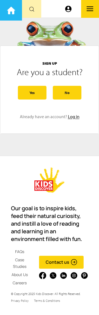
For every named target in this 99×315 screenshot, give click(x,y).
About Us (20, 274)
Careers (20, 282)
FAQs (19, 251)
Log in (73, 116)
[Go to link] (11, 10)
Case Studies (19, 263)
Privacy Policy (20, 301)
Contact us (57, 262)
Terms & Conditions (47, 301)
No (67, 92)
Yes (32, 92)
